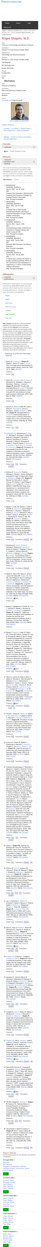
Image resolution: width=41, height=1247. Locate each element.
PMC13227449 (23, 917)
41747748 (18, 664)
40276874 (14, 1116)
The (17, 464)
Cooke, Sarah (7, 1220)
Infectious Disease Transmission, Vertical (16, 1168)
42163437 (26, 457)
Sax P (14, 484)
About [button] (18, 23)
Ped (13, 736)
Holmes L (25, 746)
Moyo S (22, 445)
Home (7, 23)
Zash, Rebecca (8, 1184)
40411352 (24, 1087)
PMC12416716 (23, 943)
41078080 (9, 596)
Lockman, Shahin (8, 1180)
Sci (16, 948)
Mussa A (17, 1069)
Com (13, 501)
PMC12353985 (27, 1116)
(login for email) (17, 100)
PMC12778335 (16, 731)
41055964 (9, 917)
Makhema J (23, 411)
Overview (6, 144)
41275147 (20, 754)
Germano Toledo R (19, 380)
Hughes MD (24, 576)
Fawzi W (18, 799)
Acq (13, 374)
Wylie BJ (9, 787)
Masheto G (11, 445)
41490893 (26, 730)
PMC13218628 (11, 999)
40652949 (9, 1056)
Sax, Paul (6, 1204)
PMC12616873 (23, 857)
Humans (11, 466)
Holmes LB (23, 714)
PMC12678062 (23, 832)
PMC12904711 (16, 701)
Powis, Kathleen (8, 1188)
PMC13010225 (27, 888)
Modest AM (9, 985)
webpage (6, 137)
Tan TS (11, 685)
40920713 (9, 943)
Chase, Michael (8, 1216)
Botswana (6, 1162)
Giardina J (23, 1040)
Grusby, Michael (8, 1222)
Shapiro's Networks (8, 125)
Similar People (25, 128)
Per (20, 893)
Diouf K (18, 545)
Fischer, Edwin (7, 1240)
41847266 (23, 622)
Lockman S (17, 361)
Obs (17, 427)
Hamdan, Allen (7, 1238)
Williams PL (23, 901)
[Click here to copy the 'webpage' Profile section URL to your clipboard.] (33, 147)
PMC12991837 (11, 624)
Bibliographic (8, 274)
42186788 (19, 396)
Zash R (27, 363)
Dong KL (16, 632)
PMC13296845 (23, 966)
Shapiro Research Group (17, 151)
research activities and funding (21, 137)
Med (13, 706)
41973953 (25, 496)
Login (4, 30)
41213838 (9, 832)
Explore (6, 1173)
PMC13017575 (23, 596)
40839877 (17, 997)
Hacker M (29, 380)
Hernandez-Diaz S (13, 716)
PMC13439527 (16, 459)
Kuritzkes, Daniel (8, 1206)
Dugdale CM (10, 1040)
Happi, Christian (8, 1218)
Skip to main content (9, 3)
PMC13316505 (11, 666)
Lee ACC (23, 815)
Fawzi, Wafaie (7, 1200)
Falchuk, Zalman (8, 1236)
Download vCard (7, 100)
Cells (10, 708)
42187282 (9, 422)
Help (29, 23)
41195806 (14, 563)
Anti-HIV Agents (8, 1170)
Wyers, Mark (7, 1242)
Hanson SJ (25, 547)
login (7, 176)
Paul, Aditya (7, 1224)
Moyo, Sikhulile (8, 1186)
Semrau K (11, 809)
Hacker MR (17, 985)
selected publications (10, 139)
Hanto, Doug (7, 1234)
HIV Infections (7, 1164)
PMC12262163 (23, 1056)
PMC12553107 (11, 1089)
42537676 (18, 369)
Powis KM (25, 909)
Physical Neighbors (23, 130)
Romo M (9, 646)
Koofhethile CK (11, 433)
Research (6, 157)
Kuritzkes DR (27, 582)
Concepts (6, 128)
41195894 (14, 534)
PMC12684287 (27, 534)
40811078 (25, 1028)
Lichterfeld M (10, 584)
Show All (9, 356)
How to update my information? (19, 121)
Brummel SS (10, 956)
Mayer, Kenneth (8, 1198)
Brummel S (17, 472)
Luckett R (23, 388)
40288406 (9, 1143)
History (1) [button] (7, 27)
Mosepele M (17, 409)
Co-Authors (15, 128)
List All (16, 179)
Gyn (13, 427)
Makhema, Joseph (9, 1182)
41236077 (9, 857)
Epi (12, 893)
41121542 (14, 888)
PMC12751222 (11, 756)
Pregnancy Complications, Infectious (14, 1166)
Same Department (9, 130)
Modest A (24, 545)
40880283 (9, 966)
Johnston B (17, 509)
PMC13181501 (16, 1030)
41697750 (27, 699)
